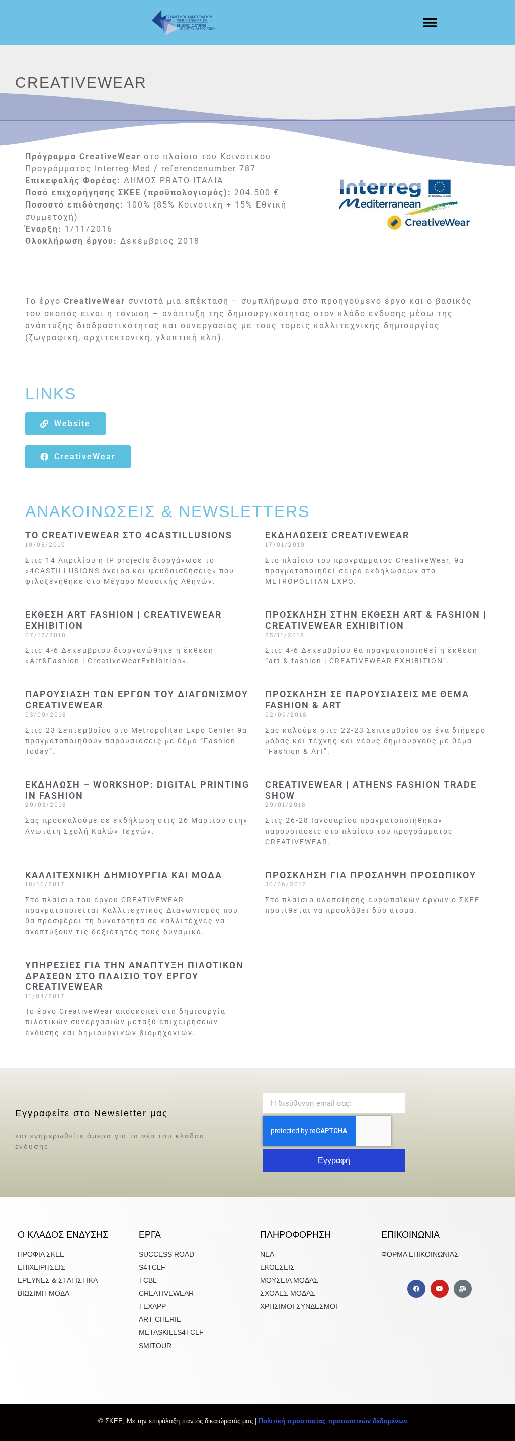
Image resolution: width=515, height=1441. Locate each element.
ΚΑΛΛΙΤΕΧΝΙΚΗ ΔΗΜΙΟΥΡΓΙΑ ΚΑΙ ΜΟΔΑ (123, 875)
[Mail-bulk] (463, 1289)
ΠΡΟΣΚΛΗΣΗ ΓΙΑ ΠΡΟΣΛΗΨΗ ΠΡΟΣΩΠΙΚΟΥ (370, 875)
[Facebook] (416, 1289)
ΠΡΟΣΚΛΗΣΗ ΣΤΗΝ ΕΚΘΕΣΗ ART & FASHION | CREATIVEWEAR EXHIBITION (376, 620)
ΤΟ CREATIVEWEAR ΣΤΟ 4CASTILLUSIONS (128, 535)
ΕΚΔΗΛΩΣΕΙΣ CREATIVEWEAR (337, 535)
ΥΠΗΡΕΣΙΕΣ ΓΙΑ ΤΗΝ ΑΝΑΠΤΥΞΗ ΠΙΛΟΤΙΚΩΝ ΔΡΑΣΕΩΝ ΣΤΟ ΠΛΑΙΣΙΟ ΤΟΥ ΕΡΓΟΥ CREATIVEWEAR (134, 976)
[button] (430, 23)
